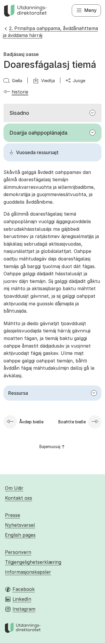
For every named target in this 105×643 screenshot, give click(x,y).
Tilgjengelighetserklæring (33, 562)
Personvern (18, 552)
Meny (90, 10)
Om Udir (14, 488)
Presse (12, 515)
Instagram (24, 609)
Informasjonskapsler (28, 572)
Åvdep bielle (31, 421)
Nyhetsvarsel (20, 525)
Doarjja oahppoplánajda (38, 133)
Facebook (24, 589)
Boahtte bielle (72, 421)
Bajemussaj (49, 446)
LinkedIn (22, 599)
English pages (20, 535)
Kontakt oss (18, 498)
